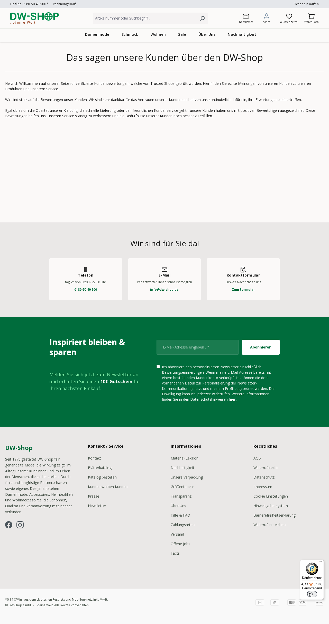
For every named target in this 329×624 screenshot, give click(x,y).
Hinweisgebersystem (270, 505)
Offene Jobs (180, 543)
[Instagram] (20, 524)
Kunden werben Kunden (107, 486)
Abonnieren (260, 347)
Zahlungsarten (183, 524)
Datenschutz (264, 477)
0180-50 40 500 (85, 289)
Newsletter (97, 505)
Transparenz (181, 496)
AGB (257, 458)
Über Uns (178, 505)
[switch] (312, 594)
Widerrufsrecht (265, 467)
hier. (233, 399)
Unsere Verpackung (187, 477)
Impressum (262, 486)
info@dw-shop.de (164, 289)
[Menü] (321, 563)
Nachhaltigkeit (182, 467)
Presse (93, 496)
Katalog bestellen (102, 477)
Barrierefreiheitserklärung (274, 515)
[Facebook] (8, 524)
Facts (175, 553)
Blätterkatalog (100, 467)
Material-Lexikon (184, 458)
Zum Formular (243, 289)
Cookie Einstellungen (270, 496)
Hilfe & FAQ (180, 515)
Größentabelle (182, 486)
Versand (177, 534)
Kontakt (94, 458)
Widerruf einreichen (269, 524)
